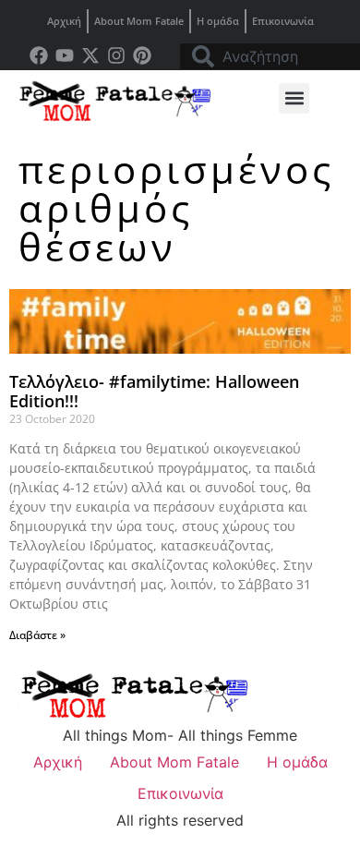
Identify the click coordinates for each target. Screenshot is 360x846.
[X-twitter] (90, 55)
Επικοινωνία (283, 21)
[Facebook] (39, 55)
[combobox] (270, 56)
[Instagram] (116, 55)
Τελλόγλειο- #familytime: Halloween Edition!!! (154, 391)
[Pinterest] (142, 55)
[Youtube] (65, 55)
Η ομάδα (218, 21)
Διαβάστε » (37, 635)
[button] (294, 98)
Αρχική (64, 21)
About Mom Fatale (139, 21)
